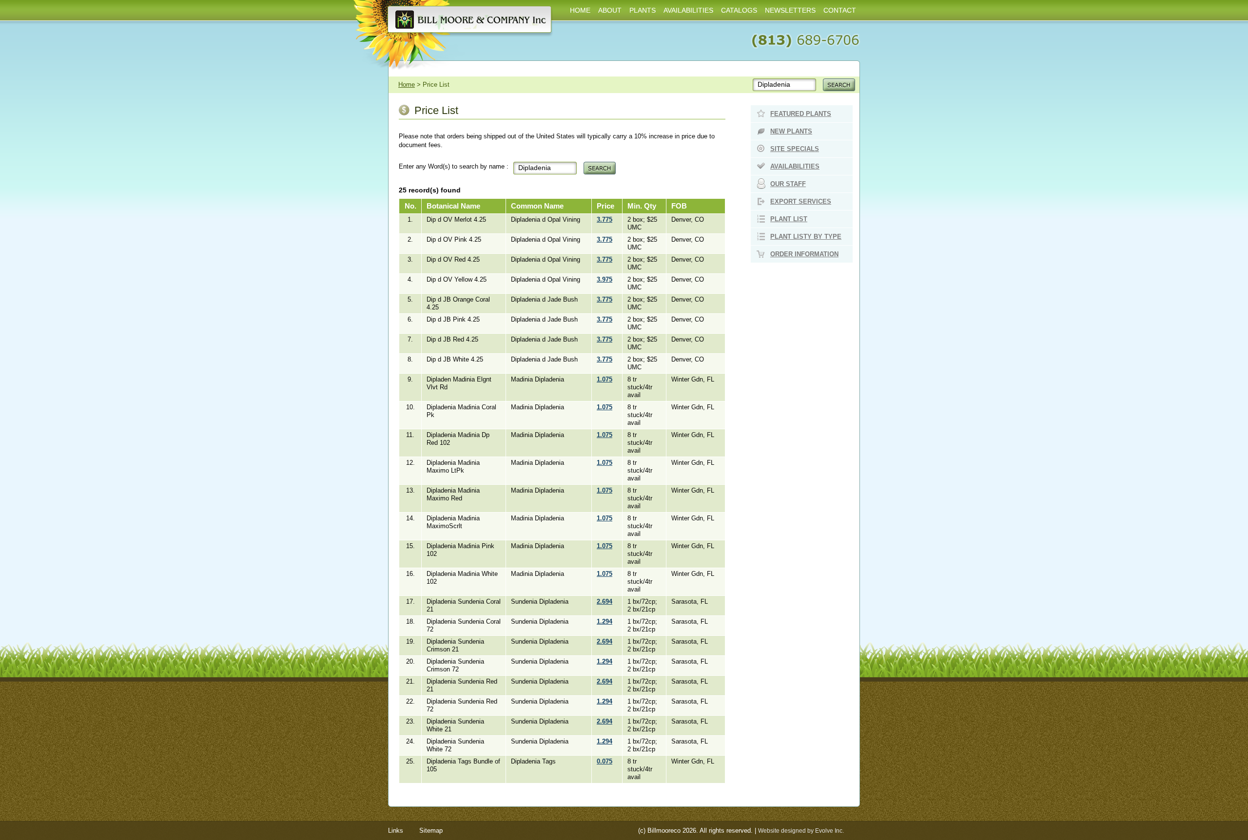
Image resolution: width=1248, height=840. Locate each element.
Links (395, 830)
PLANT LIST (788, 219)
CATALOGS (739, 10)
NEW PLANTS (791, 131)
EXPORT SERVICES (800, 201)
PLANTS (642, 10)
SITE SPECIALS (794, 149)
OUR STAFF (788, 184)
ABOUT (610, 10)
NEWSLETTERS (790, 10)
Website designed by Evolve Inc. (801, 830)
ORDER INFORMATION (804, 254)
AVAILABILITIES (688, 10)
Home (406, 84)
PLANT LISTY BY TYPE (805, 236)
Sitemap (431, 830)
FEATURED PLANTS (800, 113)
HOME (580, 10)
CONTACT (839, 10)
